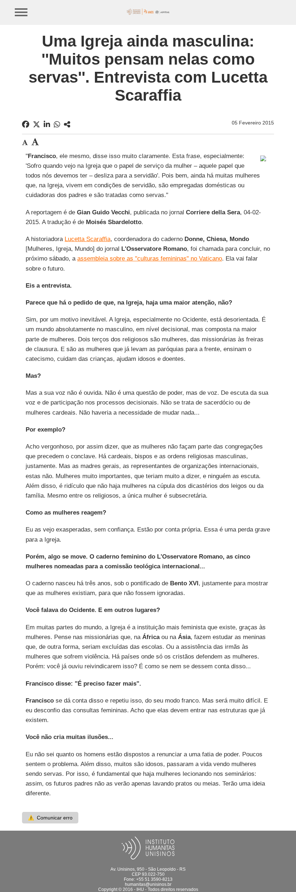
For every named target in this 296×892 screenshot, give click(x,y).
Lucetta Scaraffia (87, 239)
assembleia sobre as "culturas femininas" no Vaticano (149, 258)
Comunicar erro (50, 818)
